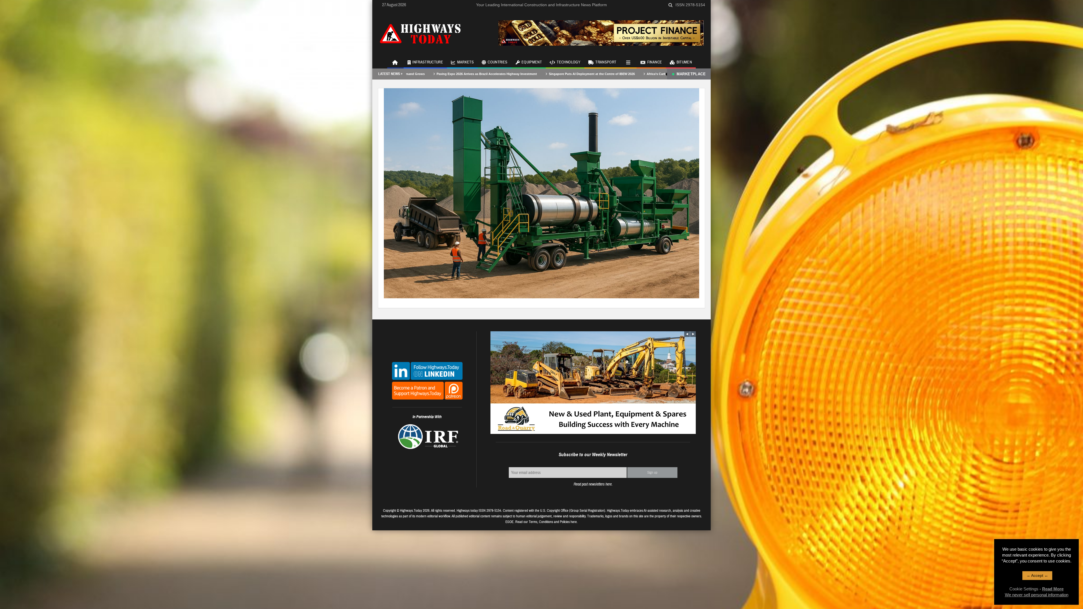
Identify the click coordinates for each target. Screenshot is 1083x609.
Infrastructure (427, 62)
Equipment (531, 62)
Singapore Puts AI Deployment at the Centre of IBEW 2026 (462, 74)
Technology (568, 62)
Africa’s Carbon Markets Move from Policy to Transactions (560, 74)
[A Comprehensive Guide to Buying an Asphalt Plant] (541, 193)
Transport (605, 62)
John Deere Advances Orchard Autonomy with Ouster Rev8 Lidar (663, 74)
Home (395, 62)
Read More (1053, 588)
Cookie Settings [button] (1023, 588)
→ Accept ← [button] (1037, 575)
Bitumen (684, 62)
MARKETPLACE (691, 74)
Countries (497, 62)
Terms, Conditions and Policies (549, 522)
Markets (465, 62)
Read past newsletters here (593, 484)
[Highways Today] (420, 33)
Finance (654, 62)
